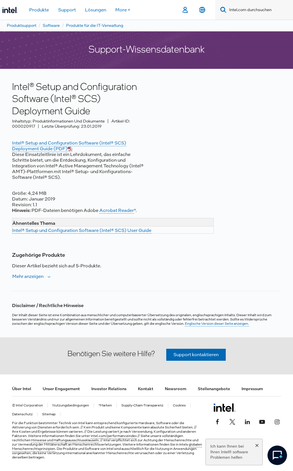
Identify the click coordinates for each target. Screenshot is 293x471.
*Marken (105, 405)
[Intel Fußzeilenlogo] (224, 407)
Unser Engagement (61, 388)
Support (67, 10)
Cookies (179, 405)
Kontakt (145, 388)
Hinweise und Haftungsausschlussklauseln (65, 440)
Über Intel (21, 388)
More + (122, 10)
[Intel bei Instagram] (277, 421)
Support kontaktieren (196, 355)
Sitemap (49, 414)
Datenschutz (22, 414)
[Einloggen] (185, 10)
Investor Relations (108, 388)
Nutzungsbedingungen (70, 405)
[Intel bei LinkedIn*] (247, 421)
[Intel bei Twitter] (232, 421)
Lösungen (95, 10)
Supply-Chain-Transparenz (142, 405)
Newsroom (175, 388)
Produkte (39, 10)
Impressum (252, 388)
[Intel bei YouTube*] (262, 421)
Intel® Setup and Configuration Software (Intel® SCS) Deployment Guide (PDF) (69, 146)
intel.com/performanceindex (114, 436)
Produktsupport (21, 25)
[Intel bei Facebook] (217, 421)
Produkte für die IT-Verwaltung (94, 25)
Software (51, 25)
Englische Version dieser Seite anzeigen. (217, 323)
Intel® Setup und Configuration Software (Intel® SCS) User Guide (81, 230)
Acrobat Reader (116, 210)
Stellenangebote (214, 388)
